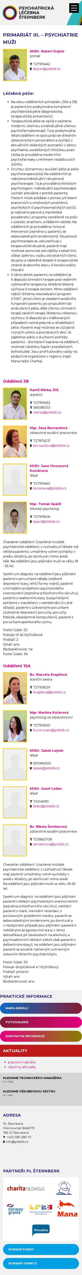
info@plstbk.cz (17, 1142)
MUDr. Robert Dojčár (47, 51)
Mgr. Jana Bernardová (48, 428)
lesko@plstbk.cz (46, 806)
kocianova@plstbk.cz (50, 488)
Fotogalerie (17, 1022)
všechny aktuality (22, 1067)
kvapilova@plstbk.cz (49, 692)
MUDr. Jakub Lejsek (46, 751)
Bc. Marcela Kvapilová (48, 675)
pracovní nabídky (22, 1062)
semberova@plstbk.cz (50, 844)
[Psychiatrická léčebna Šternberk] (41, 12)
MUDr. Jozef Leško (46, 789)
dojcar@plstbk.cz (47, 69)
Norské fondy (21, 1249)
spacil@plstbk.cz (46, 521)
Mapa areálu (17, 1008)
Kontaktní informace (25, 1036)
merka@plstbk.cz (47, 412)
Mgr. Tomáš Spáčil (45, 504)
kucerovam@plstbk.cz (51, 730)
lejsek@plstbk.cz (46, 768)
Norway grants (23, 1263)
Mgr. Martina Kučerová (49, 713)
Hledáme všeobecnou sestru (29, 1091)
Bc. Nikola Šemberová (48, 827)
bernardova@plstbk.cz (51, 445)
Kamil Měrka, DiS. (44, 390)
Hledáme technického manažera (32, 1078)
